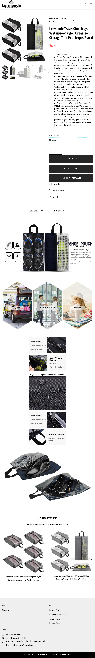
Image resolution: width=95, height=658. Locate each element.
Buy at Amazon (72, 178)
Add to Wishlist (57, 191)
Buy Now (72, 159)
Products (56, 18)
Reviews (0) (59, 211)
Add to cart (72, 169)
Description (36, 211)
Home (51, 18)
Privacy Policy (54, 610)
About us (5, 610)
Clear (54, 140)
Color (54, 135)
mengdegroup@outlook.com (17, 638)
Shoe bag (63, 18)
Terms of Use (54, 619)
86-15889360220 (13, 635)
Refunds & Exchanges (58, 615)
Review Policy (54, 623)
